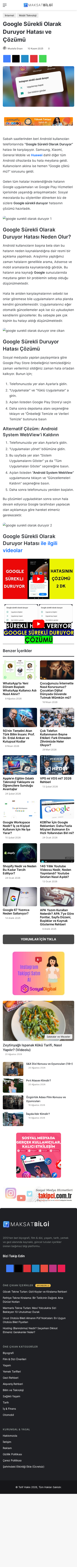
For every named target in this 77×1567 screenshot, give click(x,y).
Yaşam (7, 1365)
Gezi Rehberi (10, 1377)
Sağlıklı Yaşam (11, 1396)
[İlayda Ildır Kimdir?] (13, 1119)
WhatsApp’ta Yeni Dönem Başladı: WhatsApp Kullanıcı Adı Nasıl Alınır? (19, 688)
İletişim (7, 1441)
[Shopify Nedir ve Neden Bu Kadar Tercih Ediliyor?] (20, 853)
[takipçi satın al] (38, 121)
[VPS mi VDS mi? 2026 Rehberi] (57, 765)
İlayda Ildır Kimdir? (38, 1113)
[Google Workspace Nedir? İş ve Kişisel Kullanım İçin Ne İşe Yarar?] (20, 809)
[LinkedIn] (25, 58)
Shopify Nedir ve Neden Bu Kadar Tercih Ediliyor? (19, 869)
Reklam (7, 1448)
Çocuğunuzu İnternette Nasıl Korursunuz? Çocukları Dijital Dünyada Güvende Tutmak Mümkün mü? (56, 690)
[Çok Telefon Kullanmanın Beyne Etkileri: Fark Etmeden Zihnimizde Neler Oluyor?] (57, 717)
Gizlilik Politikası (12, 1454)
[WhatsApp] (43, 58)
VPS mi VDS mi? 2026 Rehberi (55, 780)
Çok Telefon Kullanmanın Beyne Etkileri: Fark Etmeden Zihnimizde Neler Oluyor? (55, 738)
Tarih (6, 1402)
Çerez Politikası (12, 1460)
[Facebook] (7, 58)
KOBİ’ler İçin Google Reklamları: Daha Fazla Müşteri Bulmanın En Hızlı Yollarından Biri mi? (57, 827)
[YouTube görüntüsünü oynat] (38, 579)
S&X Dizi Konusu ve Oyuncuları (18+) (49, 1063)
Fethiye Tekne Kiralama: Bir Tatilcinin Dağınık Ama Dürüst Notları (33, 1299)
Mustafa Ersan (15, 48)
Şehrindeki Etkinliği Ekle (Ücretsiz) (23, 1466)
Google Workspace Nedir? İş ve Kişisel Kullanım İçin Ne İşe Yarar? (16, 827)
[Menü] (5, 6)
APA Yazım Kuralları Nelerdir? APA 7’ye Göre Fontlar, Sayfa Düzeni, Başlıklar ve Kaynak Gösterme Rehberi (57, 917)
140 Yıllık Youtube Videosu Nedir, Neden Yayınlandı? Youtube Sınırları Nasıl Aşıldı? (55, 871)
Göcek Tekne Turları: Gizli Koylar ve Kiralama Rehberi (35, 1291)
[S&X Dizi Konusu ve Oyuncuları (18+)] (13, 1069)
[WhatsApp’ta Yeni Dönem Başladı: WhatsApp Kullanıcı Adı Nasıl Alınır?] (20, 670)
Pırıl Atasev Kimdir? (38, 1080)
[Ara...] (72, 6)
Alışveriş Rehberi (13, 1383)
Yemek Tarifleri (12, 1371)
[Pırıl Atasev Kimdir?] (13, 1086)
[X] (16, 58)
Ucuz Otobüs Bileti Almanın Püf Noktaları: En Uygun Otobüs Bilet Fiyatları (34, 1320)
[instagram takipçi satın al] (38, 1193)
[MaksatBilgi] (38, 5)
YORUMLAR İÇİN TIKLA (38, 939)
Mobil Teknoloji (27, 15)
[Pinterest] (34, 58)
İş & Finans (9, 1408)
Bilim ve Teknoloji (13, 1390)
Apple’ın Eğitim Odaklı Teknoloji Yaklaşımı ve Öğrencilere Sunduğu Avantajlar (18, 783)
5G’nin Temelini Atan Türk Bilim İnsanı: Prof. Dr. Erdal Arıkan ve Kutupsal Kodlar (19, 736)
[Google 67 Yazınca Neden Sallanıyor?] (20, 896)
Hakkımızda (10, 1435)
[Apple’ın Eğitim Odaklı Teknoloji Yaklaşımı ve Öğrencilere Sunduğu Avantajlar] (20, 765)
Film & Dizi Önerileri (14, 1359)
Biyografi (8, 1353)
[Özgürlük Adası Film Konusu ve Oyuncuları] (13, 1102)
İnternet (9, 15)
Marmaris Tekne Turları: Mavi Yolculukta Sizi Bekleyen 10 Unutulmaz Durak (29, 1309)
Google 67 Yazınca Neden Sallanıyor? (16, 911)
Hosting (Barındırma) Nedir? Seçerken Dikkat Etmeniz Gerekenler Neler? (30, 1330)
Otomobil (8, 1414)
